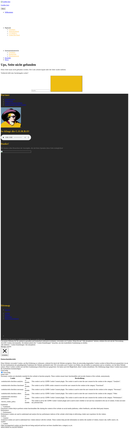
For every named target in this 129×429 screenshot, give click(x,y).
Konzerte (8, 58)
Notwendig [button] (4, 370)
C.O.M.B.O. (13, 33)
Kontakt (7, 315)
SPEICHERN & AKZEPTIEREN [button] (12, 427)
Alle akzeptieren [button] (30, 345)
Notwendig (6, 372)
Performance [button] (5, 410)
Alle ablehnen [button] (5, 345)
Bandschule (12, 54)
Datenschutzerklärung (12, 319)
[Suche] (25, 90)
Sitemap (7, 310)
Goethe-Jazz (5, 5)
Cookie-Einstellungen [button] (17, 345)
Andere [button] (3, 421)
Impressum (8, 317)
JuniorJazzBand (14, 31)
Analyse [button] (3, 416)
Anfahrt (7, 313)
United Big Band (14, 35)
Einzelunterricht (14, 56)
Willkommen (9, 12)
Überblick (12, 29)
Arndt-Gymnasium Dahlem (13, 103)
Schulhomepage (10, 99)
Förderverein (9, 101)
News (7, 60)
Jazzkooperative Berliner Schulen (15, 105)
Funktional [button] (4, 404)
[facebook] (20, 336)
